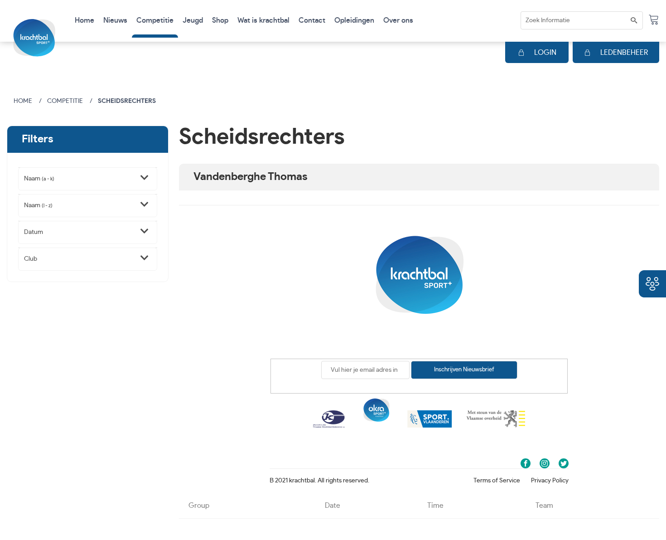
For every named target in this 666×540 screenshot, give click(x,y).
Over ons (398, 20)
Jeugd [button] (193, 20)
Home (84, 20)
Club (30, 259)
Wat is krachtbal (263, 20)
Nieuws (115, 20)
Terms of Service (496, 480)
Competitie (65, 101)
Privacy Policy (550, 480)
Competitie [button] (155, 20)
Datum (33, 232)
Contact (312, 20)
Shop (220, 20)
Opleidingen (354, 20)
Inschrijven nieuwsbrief (464, 370)
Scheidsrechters (127, 101)
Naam (39, 178)
